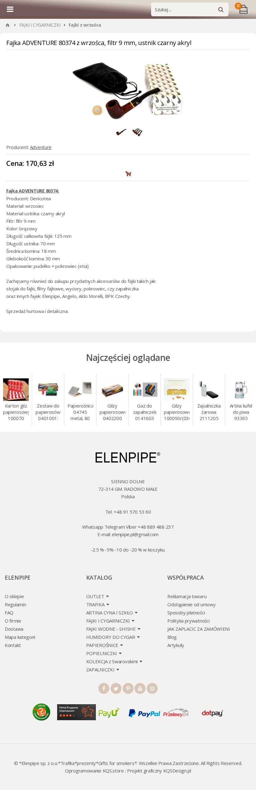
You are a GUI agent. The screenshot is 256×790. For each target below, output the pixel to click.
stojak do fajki (20, 288)
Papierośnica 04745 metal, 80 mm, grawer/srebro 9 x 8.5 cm (80, 413)
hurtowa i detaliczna (47, 311)
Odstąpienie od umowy (191, 604)
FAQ (9, 612)
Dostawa (14, 629)
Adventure (41, 147)
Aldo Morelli (90, 296)
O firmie (13, 621)
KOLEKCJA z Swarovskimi (112, 661)
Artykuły (175, 645)
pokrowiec (94, 288)
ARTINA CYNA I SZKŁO (109, 612)
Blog (172, 637)
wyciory (73, 288)
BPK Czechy (117, 296)
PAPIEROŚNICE (102, 645)
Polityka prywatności (188, 621)
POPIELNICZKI (101, 653)
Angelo (69, 296)
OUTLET (95, 596)
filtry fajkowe (50, 288)
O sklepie (14, 596)
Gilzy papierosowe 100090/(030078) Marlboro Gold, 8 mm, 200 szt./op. (177, 413)
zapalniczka (128, 288)
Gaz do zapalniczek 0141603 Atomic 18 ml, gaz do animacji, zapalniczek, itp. (144, 413)
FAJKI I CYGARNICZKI (40, 25)
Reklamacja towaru (186, 596)
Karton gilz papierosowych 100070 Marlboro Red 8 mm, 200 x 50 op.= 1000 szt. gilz (16, 413)
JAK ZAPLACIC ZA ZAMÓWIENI (198, 629)
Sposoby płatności (186, 612)
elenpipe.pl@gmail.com (135, 534)
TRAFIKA (95, 604)
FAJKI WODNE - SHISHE (111, 629)
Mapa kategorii (20, 637)
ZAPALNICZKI (100, 669)
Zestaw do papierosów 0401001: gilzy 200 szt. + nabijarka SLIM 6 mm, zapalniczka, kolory (48, 413)
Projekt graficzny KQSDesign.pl (159, 770)
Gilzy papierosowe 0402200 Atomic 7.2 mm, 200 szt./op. (112, 413)
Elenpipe (51, 296)
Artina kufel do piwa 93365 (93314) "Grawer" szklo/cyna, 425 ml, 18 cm (241, 413)
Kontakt (13, 645)
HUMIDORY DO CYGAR (110, 637)
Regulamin (15, 604)
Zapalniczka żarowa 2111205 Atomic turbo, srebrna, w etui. (209, 413)
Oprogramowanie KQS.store (94, 770)
